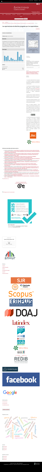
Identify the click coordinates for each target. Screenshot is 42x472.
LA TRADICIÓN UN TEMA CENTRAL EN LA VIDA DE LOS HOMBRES (25, 156)
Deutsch (3, 271)
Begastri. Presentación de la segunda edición (22, 175)
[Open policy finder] (33, 135)
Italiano (3, 268)
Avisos (39, 14)
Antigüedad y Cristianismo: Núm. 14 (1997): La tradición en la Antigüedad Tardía (18, 157)
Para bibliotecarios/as (5, 404)
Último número (8, 14)
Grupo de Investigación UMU (21, 182)
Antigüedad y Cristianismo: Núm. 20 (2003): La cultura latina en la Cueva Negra (18, 159)
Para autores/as (4, 403)
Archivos (13, 14)
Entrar (40, 0)
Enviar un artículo (6, 409)
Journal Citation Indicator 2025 (9, 239)
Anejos (21, 16)
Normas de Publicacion (27, 14)
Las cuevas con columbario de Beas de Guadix (21, 173)
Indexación (34, 14)
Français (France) (5, 273)
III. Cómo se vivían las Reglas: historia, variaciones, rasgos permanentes (26, 153)
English (3, 265)
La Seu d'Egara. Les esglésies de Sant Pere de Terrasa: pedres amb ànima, (26, 150)
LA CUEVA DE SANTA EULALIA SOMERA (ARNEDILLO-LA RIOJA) (21, 161)
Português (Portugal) (5, 270)
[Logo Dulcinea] (33, 141)
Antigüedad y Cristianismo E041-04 (21, 183)
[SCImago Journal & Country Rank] (8, 192)
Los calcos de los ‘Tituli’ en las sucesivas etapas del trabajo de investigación (27, 158)
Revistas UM (31, 0)
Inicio (3, 14)
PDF (38, 28)
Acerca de (19, 14)
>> (8, 178)
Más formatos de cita (30, 67)
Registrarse (36, 0)
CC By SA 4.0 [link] (37, 88)
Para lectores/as (4, 401)
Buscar (26, 18)
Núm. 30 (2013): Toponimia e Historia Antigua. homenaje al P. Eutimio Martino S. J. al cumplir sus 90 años (18, 23)
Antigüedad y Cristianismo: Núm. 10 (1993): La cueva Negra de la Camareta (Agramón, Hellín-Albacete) (21, 168)
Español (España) (5, 267)
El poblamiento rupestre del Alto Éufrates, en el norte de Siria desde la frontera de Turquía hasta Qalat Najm (21, 167)
